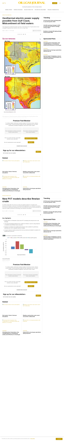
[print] (40, 34)
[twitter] (21, 34)
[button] (3, 3)
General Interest (8, 9)
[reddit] (23, 34)
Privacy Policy (32, 438)
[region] (32, 439)
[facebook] (18, 34)
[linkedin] (19, 34)
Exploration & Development (40, 9)
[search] (5, 3)
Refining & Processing (18, 9)
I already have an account (21, 145)
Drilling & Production (28, 9)
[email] (25, 34)
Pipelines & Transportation (53, 9)
